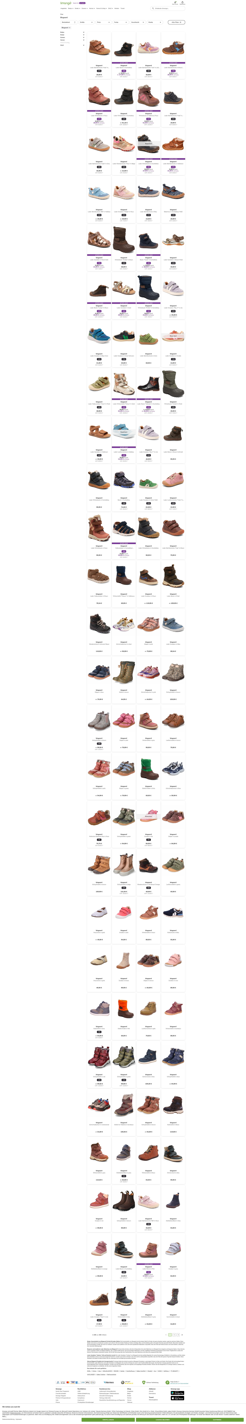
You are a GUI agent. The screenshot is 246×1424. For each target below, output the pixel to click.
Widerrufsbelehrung (84, 1393)
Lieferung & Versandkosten (107, 1391)
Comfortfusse (130, 1371)
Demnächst (152, 1393)
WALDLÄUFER (107, 1371)
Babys (62, 32)
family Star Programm (62, 1391)
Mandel (150, 1371)
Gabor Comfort (141, 1371)
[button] (182, 3)
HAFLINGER (91, 1374)
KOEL (89, 1371)
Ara (155, 1371)
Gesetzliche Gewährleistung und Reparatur (112, 1400)
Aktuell (151, 1391)
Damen (62, 37)
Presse (58, 1402)
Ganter (122, 1371)
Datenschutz (81, 1396)
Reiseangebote (153, 1400)
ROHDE (116, 1371)
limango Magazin (61, 1396)
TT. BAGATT (174, 1371)
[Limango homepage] (66, 3)
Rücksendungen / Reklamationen (109, 1393)
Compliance (81, 1398)
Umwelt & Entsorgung (106, 1396)
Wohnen (129, 1402)
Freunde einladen (61, 1393)
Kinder (62, 35)
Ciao (99, 1371)
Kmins (94, 1371)
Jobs (57, 1400)
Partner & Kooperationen (63, 1398)
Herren (62, 40)
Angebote (130, 1391)
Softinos (166, 1371)
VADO (160, 1371)
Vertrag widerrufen (105, 1398)
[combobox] (168, 8)
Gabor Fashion (101, 1374)
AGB (79, 1391)
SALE (62, 45)
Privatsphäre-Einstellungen (86, 1402)
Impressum (81, 1400)
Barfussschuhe (111, 1374)
